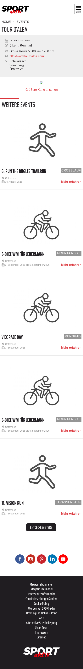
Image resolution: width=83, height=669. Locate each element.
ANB (41, 618)
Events (22, 21)
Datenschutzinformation (41, 594)
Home (6, 21)
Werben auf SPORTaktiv (41, 608)
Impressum (41, 632)
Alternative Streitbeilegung (41, 623)
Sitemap (41, 637)
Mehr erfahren (71, 181)
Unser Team (41, 627)
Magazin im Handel (42, 589)
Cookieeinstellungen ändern (41, 599)
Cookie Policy (41, 603)
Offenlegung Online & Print (41, 613)
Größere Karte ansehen (41, 89)
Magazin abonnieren (41, 584)
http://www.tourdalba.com (26, 56)
